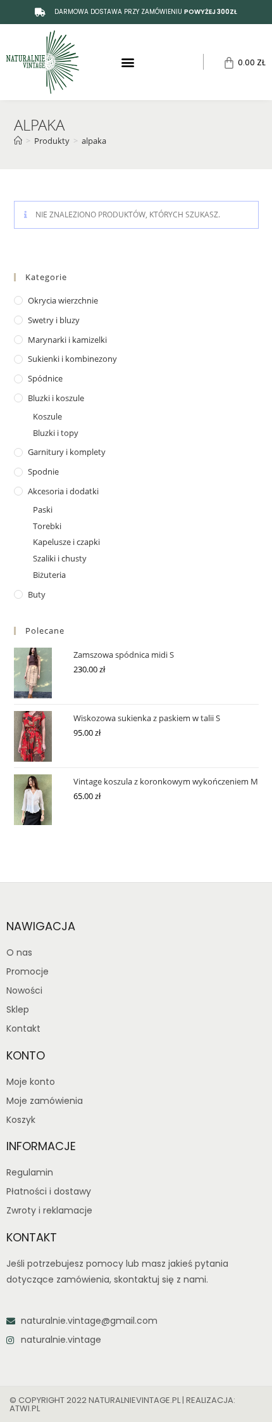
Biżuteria (49, 574)
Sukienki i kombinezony (72, 358)
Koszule (47, 416)
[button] (128, 61)
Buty (37, 594)
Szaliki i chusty (60, 558)
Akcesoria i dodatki (63, 491)
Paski (43, 509)
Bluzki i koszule (56, 398)
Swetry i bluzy (54, 320)
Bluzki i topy (55, 433)
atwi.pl (24, 1408)
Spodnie (43, 471)
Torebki (47, 526)
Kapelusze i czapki (66, 542)
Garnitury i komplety (67, 452)
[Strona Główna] (18, 140)
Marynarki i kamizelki (67, 339)
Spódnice (45, 378)
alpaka (94, 140)
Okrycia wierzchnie (63, 300)
